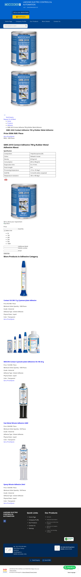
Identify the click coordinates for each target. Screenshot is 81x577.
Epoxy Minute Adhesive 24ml (14, 484)
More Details (46, 21)
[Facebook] (4, 522)
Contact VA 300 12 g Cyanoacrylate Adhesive (20, 300)
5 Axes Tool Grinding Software (52, 531)
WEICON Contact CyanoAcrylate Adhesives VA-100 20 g (24, 362)
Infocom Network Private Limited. (29, 572)
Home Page (8, 21)
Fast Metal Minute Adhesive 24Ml (16, 423)
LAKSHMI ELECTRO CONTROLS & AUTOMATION (37, 4)
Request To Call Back (10, 119)
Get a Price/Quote (9, 136)
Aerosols (49, 517)
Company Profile (21, 21)
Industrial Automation (52, 519)
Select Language (71, 572)
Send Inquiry (22, 17)
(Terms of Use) (13, 570)
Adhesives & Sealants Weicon (52, 526)
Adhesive (10, 125)
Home (9, 121)
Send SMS (48, 560)
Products (10, 123)
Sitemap (31, 528)
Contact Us (57, 21)
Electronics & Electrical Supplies (52, 522)
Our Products (34, 21)
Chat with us (71, 567)
